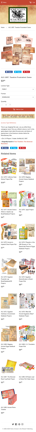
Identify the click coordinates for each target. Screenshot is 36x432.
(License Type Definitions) (8, 123)
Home (2, 27)
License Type (5, 86)
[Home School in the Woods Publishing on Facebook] (16, 424)
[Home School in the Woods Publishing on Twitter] (13, 424)
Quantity (3, 101)
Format (3, 93)
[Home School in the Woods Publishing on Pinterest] (19, 424)
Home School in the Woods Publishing (21, 429)
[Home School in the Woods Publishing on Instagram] (22, 424)
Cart (33, 2)
